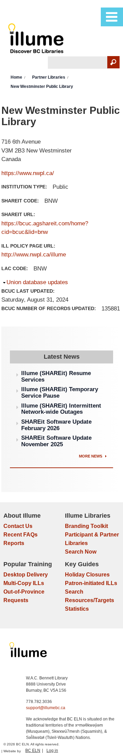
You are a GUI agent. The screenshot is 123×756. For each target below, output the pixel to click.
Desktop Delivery (25, 575)
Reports (13, 543)
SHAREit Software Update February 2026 (56, 425)
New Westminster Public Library (42, 86)
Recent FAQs (20, 535)
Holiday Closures (87, 575)
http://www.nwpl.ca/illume (33, 254)
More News (91, 456)
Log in (52, 750)
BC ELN (32, 750)
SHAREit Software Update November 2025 (56, 441)
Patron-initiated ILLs (91, 583)
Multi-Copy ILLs (23, 583)
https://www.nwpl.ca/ (27, 173)
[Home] (37, 40)
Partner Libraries (48, 77)
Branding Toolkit (86, 526)
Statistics (77, 609)
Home (16, 77)
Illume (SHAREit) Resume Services (56, 376)
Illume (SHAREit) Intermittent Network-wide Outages (61, 408)
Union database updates (37, 282)
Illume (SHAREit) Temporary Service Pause (59, 392)
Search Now (80, 552)
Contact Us (17, 526)
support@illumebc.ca (45, 707)
